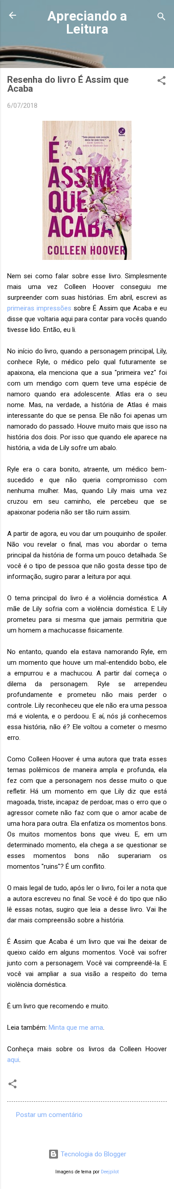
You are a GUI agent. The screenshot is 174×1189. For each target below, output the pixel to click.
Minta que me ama (76, 1027)
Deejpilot (110, 1172)
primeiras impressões (39, 308)
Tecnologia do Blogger (92, 1154)
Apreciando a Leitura (87, 22)
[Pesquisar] (161, 18)
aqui (13, 1060)
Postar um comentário (49, 1115)
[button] (161, 82)
